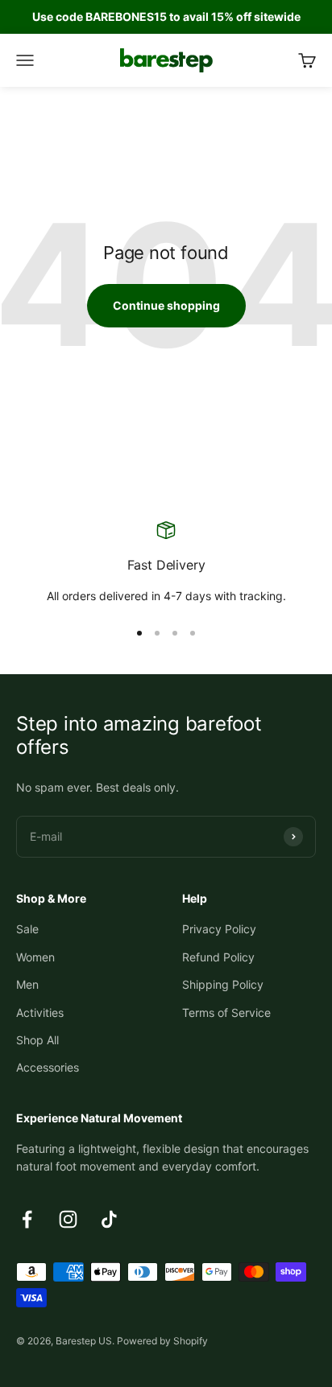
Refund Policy (218, 957)
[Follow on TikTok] (109, 1219)
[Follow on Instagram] (68, 1219)
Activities (40, 1012)
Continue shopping (166, 305)
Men (27, 984)
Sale (27, 929)
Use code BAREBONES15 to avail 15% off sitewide (166, 16)
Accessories (47, 1067)
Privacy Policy (219, 929)
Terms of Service (226, 1012)
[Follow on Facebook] (27, 1219)
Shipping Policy (223, 984)
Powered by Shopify (162, 1341)
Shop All (37, 1040)
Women (35, 957)
